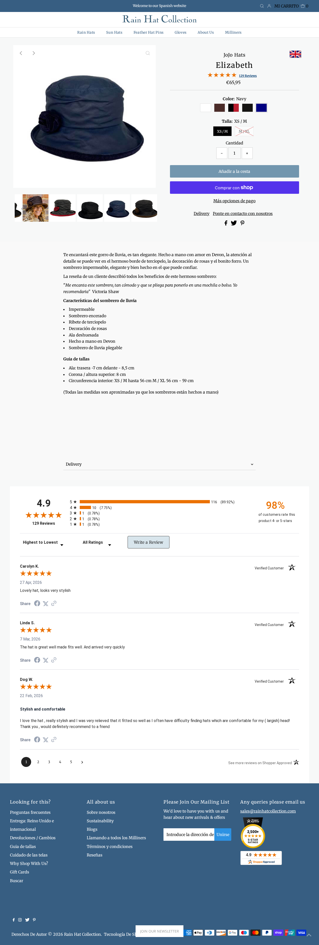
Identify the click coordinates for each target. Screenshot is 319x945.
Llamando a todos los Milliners (116, 837)
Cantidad (234, 142)
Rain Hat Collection (82, 934)
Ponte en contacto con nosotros (243, 213)
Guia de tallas (23, 846)
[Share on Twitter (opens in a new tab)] (46, 603)
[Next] (33, 53)
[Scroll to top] (309, 935)
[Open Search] (262, 6)
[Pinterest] (34, 920)
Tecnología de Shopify (125, 934)
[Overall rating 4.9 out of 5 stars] (222, 75)
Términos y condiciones (110, 846)
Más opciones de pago (234, 200)
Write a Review (148, 542)
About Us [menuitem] (206, 32)
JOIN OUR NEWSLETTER (159, 931)
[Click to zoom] (147, 53)
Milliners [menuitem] (233, 32)
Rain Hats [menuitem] (86, 32)
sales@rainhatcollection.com (268, 811)
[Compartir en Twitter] (234, 223)
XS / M (222, 131)
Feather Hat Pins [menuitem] (149, 32)
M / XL (244, 131)
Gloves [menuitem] (181, 32)
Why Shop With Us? (29, 863)
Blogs (92, 829)
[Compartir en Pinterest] (242, 223)
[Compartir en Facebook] (226, 223)
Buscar (16, 880)
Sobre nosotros (101, 812)
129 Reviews (248, 76)
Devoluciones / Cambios (33, 837)
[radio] (159, 501)
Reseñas (94, 854)
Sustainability (100, 820)
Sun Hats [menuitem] (114, 32)
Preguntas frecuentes (30, 812)
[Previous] (21, 53)
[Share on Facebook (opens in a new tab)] (37, 604)
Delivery (201, 213)
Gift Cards (19, 871)
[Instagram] (20, 920)
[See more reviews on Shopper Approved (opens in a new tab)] (54, 603)
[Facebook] (13, 920)
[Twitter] (27, 920)
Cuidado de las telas (29, 854)
